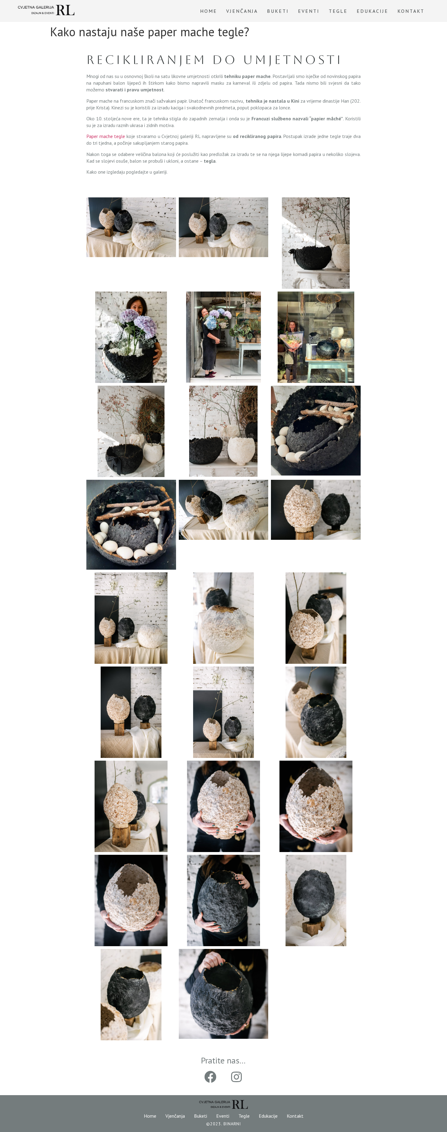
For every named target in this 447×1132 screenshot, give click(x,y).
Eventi (309, 11)
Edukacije (372, 11)
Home (208, 11)
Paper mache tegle (105, 136)
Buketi (278, 11)
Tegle (338, 11)
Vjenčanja (242, 11)
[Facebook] (210, 1077)
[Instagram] (236, 1077)
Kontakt (410, 11)
